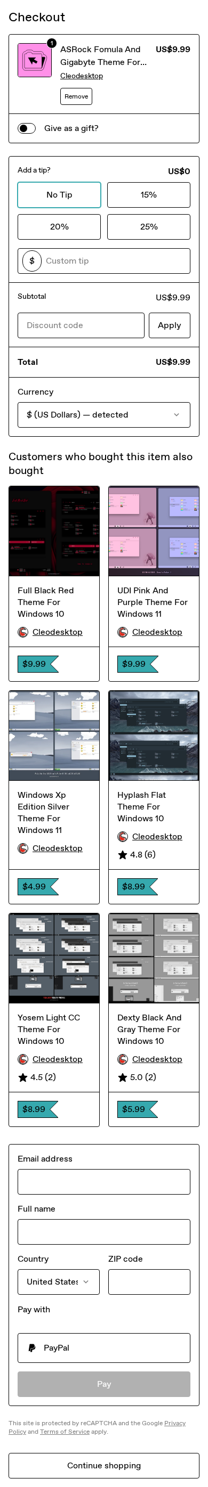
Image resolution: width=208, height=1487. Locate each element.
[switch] (27, 128)
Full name (36, 1209)
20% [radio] (59, 227)
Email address (45, 1159)
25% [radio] (149, 227)
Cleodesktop (81, 75)
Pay (104, 1384)
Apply (169, 325)
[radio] (104, 1348)
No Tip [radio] (59, 195)
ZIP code (125, 1259)
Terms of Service (65, 1431)
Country (33, 1259)
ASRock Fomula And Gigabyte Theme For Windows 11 (100, 62)
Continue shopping (104, 1465)
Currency (35, 392)
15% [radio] (149, 195)
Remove (76, 96)
